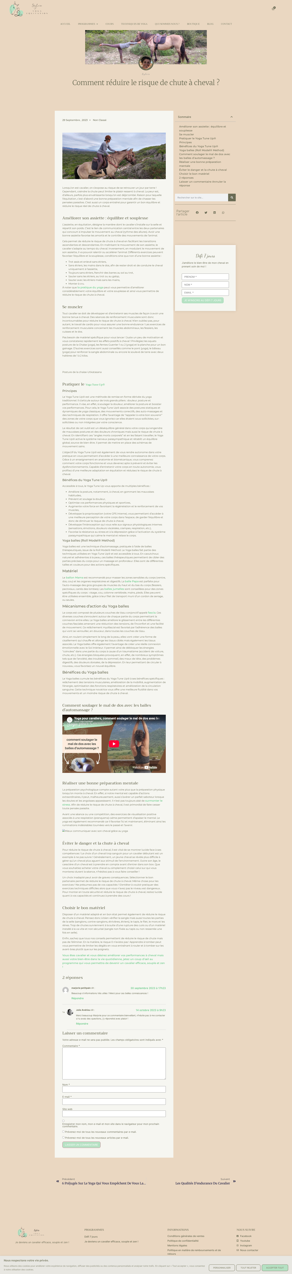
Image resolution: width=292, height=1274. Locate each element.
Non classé (99, 120)
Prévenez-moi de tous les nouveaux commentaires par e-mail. (100, 1132)
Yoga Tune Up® (95, 384)
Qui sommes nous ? (167, 24)
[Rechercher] (232, 197)
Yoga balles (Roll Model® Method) (201, 150)
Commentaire (71, 1046)
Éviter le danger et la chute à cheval (203, 169)
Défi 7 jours (91, 1236)
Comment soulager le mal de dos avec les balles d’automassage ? (204, 156)
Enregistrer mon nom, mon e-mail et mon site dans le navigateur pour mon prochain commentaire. (110, 1125)
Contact (226, 24)
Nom (66, 1084)
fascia (152, 612)
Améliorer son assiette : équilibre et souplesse (202, 128)
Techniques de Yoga (134, 24)
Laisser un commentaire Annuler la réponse (202, 183)
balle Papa (132, 581)
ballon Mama (74, 577)
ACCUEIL (65, 24)
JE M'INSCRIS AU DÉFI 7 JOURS (202, 300)
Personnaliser (222, 1267)
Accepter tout (275, 1267)
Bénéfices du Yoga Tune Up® (198, 146)
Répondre (77, 998)
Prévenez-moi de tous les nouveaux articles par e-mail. (97, 1138)
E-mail (67, 1097)
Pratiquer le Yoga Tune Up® (198, 138)
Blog (210, 24)
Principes (185, 142)
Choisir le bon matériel (194, 173)
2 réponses (186, 177)
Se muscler (186, 134)
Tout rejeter (248, 1267)
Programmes (86, 24)
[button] (232, 117)
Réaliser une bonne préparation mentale (200, 163)
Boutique (193, 24)
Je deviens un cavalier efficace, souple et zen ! (111, 1241)
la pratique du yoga (90, 287)
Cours (110, 24)
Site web (67, 1109)
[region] (146, 1265)
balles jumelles (114, 588)
